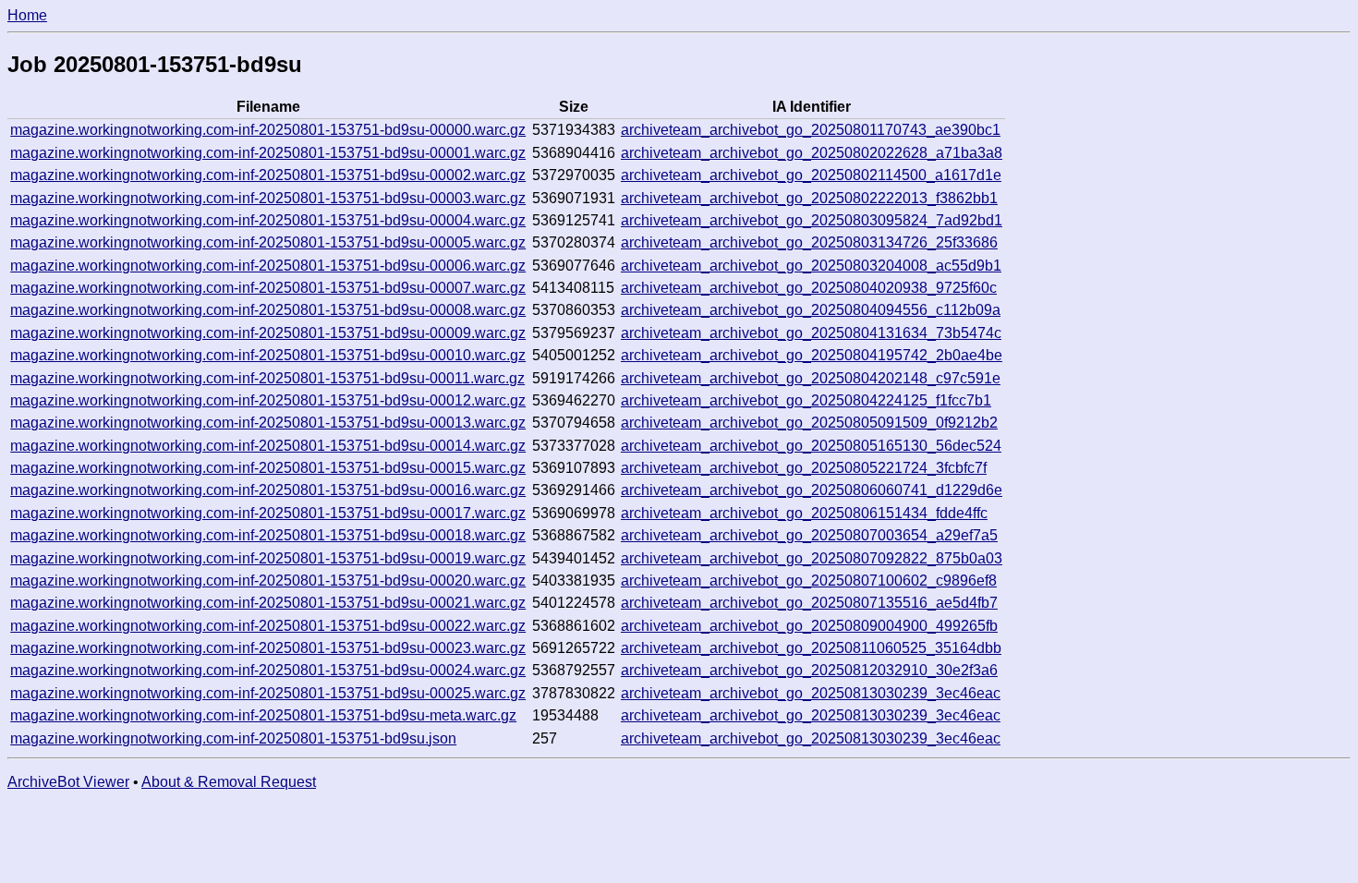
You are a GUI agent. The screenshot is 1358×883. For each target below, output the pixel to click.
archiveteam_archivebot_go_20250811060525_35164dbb (811, 648)
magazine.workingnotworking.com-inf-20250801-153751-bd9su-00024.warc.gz (268, 670)
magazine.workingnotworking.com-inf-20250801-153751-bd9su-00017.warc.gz (268, 513)
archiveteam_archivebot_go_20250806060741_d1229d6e (811, 490)
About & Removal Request (228, 782)
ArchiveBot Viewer (68, 782)
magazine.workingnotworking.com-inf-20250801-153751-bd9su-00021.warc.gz (268, 603)
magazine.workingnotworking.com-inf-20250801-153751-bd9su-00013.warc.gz (268, 422)
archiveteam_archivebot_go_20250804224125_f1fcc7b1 (806, 400)
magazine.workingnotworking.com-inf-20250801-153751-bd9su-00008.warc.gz (268, 310)
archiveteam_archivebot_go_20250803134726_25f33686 (809, 242)
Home (27, 15)
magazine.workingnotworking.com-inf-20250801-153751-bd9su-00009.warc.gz (268, 333)
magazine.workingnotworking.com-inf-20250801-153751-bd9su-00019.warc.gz (268, 558)
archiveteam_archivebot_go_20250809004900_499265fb (809, 626)
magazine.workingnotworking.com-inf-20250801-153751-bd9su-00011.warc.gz (267, 378)
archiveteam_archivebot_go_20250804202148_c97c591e (810, 378)
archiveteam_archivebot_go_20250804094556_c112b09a (810, 310)
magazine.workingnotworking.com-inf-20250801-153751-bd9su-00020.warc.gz (268, 580)
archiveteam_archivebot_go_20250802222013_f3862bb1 (809, 198)
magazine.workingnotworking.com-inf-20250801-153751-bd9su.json (233, 738)
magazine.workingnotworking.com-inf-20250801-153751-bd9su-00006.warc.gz (268, 265)
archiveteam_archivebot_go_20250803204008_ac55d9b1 (811, 265)
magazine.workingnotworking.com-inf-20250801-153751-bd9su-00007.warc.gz (268, 288)
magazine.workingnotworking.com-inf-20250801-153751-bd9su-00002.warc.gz (268, 175)
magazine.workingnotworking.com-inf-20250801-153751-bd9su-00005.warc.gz (268, 242)
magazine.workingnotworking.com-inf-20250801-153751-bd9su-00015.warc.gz (268, 468)
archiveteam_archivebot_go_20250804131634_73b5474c (811, 333)
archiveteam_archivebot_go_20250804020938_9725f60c (809, 288)
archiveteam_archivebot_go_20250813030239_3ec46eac (810, 693)
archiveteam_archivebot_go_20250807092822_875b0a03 (811, 558)
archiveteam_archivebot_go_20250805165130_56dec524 (811, 446)
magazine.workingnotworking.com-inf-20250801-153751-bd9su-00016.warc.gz (268, 490)
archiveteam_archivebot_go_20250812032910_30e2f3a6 (809, 670)
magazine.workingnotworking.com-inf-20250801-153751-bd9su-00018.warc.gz (268, 535)
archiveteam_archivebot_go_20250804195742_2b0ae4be (811, 355)
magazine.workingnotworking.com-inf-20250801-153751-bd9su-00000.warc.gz (268, 130)
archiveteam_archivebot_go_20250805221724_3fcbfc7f (804, 468)
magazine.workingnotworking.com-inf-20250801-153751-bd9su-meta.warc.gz (263, 715)
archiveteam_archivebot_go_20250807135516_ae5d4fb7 (809, 603)
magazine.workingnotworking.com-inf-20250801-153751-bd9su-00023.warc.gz (268, 648)
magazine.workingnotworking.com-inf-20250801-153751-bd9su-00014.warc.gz (268, 446)
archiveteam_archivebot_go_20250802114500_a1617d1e (811, 175)
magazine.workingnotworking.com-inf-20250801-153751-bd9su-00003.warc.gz (268, 198)
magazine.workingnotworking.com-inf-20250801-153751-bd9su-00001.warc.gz (268, 153)
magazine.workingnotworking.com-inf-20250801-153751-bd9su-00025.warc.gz (268, 693)
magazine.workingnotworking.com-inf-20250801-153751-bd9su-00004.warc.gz (268, 220)
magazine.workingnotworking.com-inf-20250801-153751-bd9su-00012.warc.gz (268, 400)
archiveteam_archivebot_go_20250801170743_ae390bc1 (810, 130)
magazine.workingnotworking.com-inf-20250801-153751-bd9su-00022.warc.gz (268, 626)
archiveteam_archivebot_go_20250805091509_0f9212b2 (809, 422)
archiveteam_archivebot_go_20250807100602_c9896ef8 (809, 580)
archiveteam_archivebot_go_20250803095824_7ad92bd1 (811, 220)
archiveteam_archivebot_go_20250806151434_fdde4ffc (804, 513)
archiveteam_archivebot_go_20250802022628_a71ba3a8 (811, 153)
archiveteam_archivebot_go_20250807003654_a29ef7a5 (809, 535)
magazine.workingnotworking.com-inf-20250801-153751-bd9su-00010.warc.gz (268, 355)
